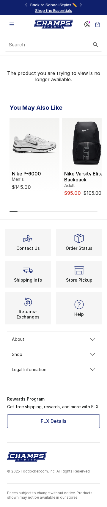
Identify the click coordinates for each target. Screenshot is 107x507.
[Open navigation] (12, 24)
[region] (53, 7)
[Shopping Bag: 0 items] (97, 24)
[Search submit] (95, 44)
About (18, 339)
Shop (17, 354)
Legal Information (29, 369)
